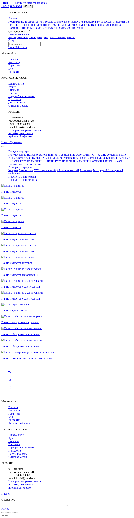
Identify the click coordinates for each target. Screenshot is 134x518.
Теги (13, 47)
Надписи (98, 24)
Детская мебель (17, 102)
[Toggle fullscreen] (6, 512)
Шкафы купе (16, 83)
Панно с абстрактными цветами (20, 334)
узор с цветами (57, 37)
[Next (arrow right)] (6, 515)
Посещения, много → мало (106, 160)
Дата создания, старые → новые (36, 157)
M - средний (100, 170)
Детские (15, 24)
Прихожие (14, 99)
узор (45, 37)
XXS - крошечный (45, 170)
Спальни (13, 89)
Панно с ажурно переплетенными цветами (27, 358)
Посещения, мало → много (24, 164)
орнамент (22, 37)
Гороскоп (108, 21)
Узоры (65, 27)
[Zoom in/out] (9, 512)
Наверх (5, 493)
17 (9, 385)
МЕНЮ (27, 6)
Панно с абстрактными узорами (20, 322)
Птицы (27, 27)
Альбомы (14, 18)
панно (32, 37)
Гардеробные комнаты (21, 96)
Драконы (29, 24)
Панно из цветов (11, 191)
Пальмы (14, 27)
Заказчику (14, 62)
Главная (13, 59)
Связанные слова (18, 34)
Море (85, 24)
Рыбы (53, 27)
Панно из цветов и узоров (16, 262)
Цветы (78, 27)
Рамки (41, 27)
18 (9, 389)
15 (9, 379)
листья (12, 37)
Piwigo (5, 508)
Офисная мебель (18, 105)
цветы (71, 37)
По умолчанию (17, 154)
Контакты (14, 71)
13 (9, 373)
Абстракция (17, 21)
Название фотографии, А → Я (45, 154)
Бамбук (77, 21)
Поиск (23, 47)
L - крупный (115, 170)
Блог (11, 68)
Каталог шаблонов (19, 423)
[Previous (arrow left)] (2, 515)
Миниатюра (26, 170)
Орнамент (114, 24)
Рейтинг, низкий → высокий (72, 160)
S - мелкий (86, 170)
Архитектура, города (42, 21)
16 (9, 382)
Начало (5, 142)
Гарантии (14, 65)
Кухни (12, 86)
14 (9, 376)
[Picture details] (13, 512)
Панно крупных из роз (14, 310)
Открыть (13, 40)
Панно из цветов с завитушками (20, 286)
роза (39, 37)
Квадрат (13, 170)
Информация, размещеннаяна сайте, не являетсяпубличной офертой (24, 133)
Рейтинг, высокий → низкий (37, 160)
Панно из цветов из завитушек (19, 274)
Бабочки (64, 21)
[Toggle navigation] (2, 146)
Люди (74, 24)
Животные (46, 24)
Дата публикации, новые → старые (77, 157)
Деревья (123, 21)
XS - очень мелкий (68, 170)
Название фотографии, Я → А (82, 154)
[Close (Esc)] (2, 512)
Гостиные (14, 93)
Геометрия (92, 21)
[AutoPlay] (16, 512)
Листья (61, 24)
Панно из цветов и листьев (17, 239)
